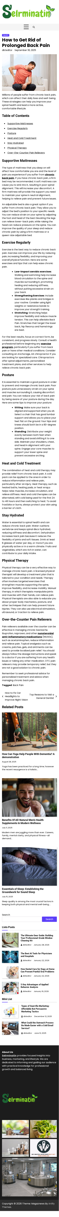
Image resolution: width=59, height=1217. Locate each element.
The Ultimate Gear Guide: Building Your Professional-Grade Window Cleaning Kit (37, 938)
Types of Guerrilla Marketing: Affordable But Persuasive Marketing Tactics (35, 1009)
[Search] (34, 27)
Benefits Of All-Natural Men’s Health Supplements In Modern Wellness (23, 821)
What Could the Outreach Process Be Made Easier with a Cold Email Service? (37, 1025)
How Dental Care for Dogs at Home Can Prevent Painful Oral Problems (37, 970)
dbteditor (7, 50)
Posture (11, 133)
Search (6, 914)
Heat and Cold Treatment (21, 138)
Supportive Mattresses (20, 123)
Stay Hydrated (15, 143)
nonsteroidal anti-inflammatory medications (28, 635)
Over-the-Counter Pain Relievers (26, 152)
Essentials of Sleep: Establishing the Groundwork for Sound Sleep (23, 890)
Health (5, 35)
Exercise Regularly (17, 128)
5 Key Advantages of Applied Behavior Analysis (34, 985)
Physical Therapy (17, 147)
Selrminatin (9, 1055)
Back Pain (18, 685)
